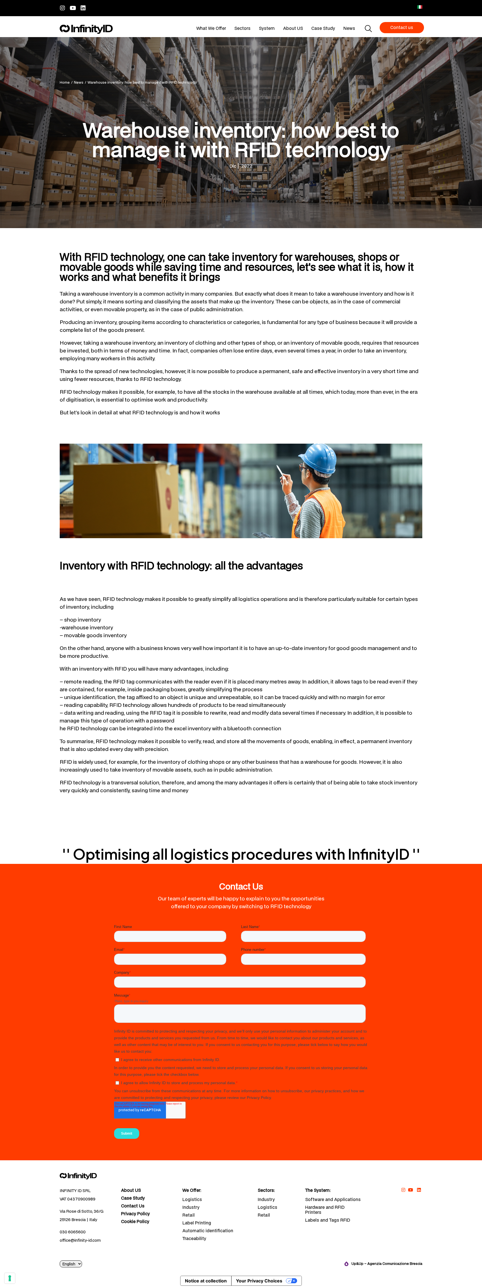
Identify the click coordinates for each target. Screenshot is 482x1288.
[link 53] (86, 1176)
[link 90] (403, 1190)
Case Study (323, 28)
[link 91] (411, 1190)
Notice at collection (206, 1281)
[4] (9, 1278)
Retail (188, 1215)
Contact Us (132, 1206)
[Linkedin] (83, 8)
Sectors (242, 28)
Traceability (194, 1238)
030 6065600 (73, 1231)
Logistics (192, 1199)
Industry (190, 1207)
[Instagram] (62, 8)
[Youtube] (73, 8)
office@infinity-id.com (80, 1240)
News (349, 28)
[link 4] (86, 29)
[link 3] (419, 7)
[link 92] (418, 1190)
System (267, 28)
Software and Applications (333, 1199)
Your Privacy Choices (259, 1281)
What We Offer (211, 28)
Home (65, 82)
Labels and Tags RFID (327, 1220)
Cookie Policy (135, 1221)
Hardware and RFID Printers (324, 1209)
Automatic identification (207, 1230)
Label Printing (196, 1223)
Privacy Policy (135, 1214)
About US (293, 28)
